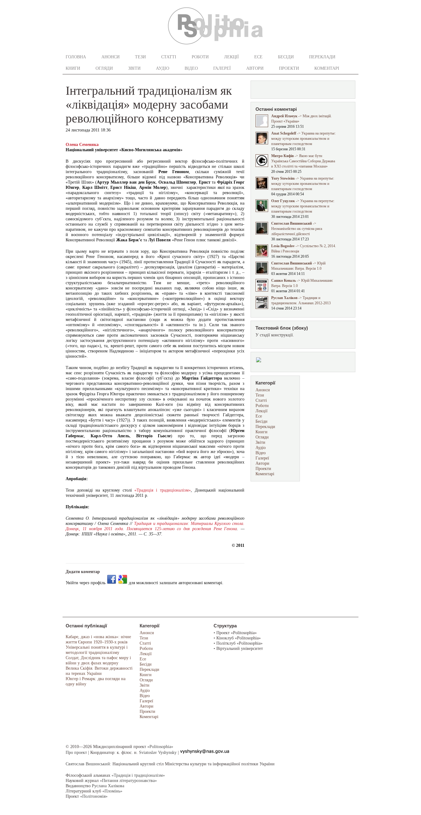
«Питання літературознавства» (128, 780)
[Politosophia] (215, 46)
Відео (191, 68)
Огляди (104, 68)
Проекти (289, 68)
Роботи (200, 57)
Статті (168, 57)
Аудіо (162, 68)
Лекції (231, 57)
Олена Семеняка (82, 144)
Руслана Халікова (108, 786)
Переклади (322, 57)
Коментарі (326, 68)
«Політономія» (94, 796)
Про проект (76, 752)
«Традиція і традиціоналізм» (162, 490)
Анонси (110, 57)
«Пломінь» (112, 791)
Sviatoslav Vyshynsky (158, 752)
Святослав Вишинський (88, 764)
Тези (140, 57)
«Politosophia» (160, 746)
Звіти (134, 68)
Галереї (222, 68)
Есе (258, 57)
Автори (255, 68)
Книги (73, 68)
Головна (76, 57)
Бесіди (286, 57)
